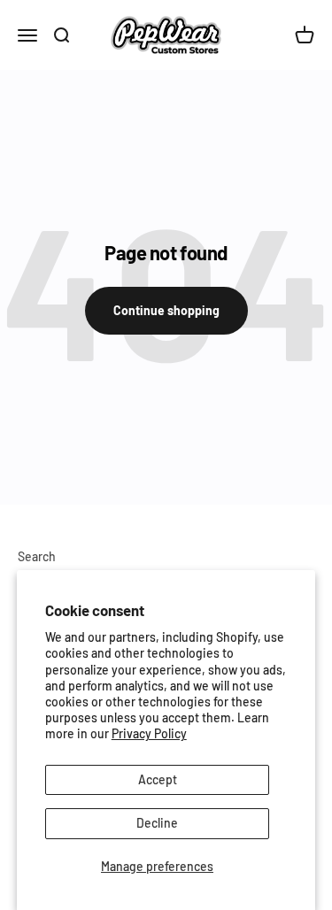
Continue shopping (166, 310)
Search (37, 556)
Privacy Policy (149, 733)
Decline (157, 822)
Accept (157, 779)
